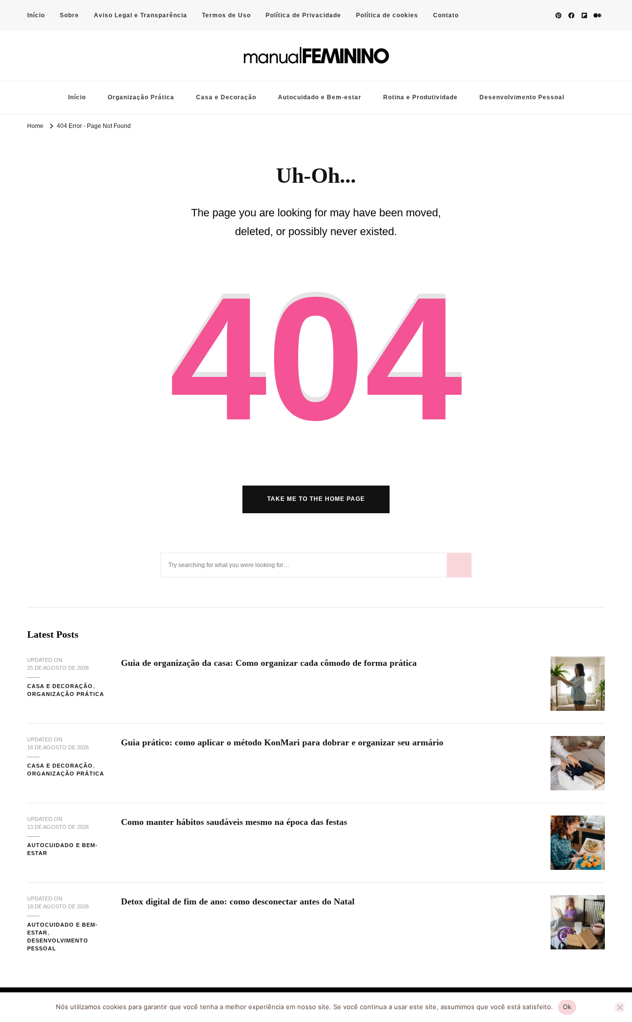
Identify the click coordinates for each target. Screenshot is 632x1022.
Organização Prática (141, 97)
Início (36, 15)
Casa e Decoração (226, 97)
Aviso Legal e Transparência (140, 15)
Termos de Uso (226, 15)
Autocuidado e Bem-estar (319, 97)
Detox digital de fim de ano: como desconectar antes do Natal (238, 901)
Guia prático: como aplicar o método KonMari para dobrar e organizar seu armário (282, 742)
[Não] (620, 1007)
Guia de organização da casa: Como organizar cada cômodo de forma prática (269, 663)
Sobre (69, 15)
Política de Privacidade (303, 15)
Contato (446, 15)
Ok (567, 1007)
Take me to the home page (316, 498)
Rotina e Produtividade (420, 97)
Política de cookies (387, 15)
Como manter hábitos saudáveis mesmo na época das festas (234, 822)
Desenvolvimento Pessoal (521, 97)
